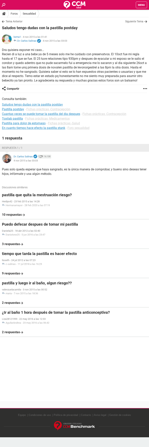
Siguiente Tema (134, 21)
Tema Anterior (14, 21)
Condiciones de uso (40, 415)
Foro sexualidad (78, 128)
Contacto (86, 415)
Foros (14, 13)
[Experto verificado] (39, 41)
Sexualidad (29, 13)
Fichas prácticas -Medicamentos (47, 118)
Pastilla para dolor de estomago (24, 123)
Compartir (13, 88)
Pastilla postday (13, 109)
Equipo (22, 415)
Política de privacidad (66, 415)
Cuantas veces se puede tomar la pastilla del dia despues (41, 114)
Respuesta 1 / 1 (12, 147)
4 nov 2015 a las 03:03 (55, 40)
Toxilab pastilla (12, 118)
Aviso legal (100, 415)
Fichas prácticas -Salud (64, 123)
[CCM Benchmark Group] (74, 426)
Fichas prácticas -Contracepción (48, 109)
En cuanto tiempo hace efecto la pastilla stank (33, 128)
